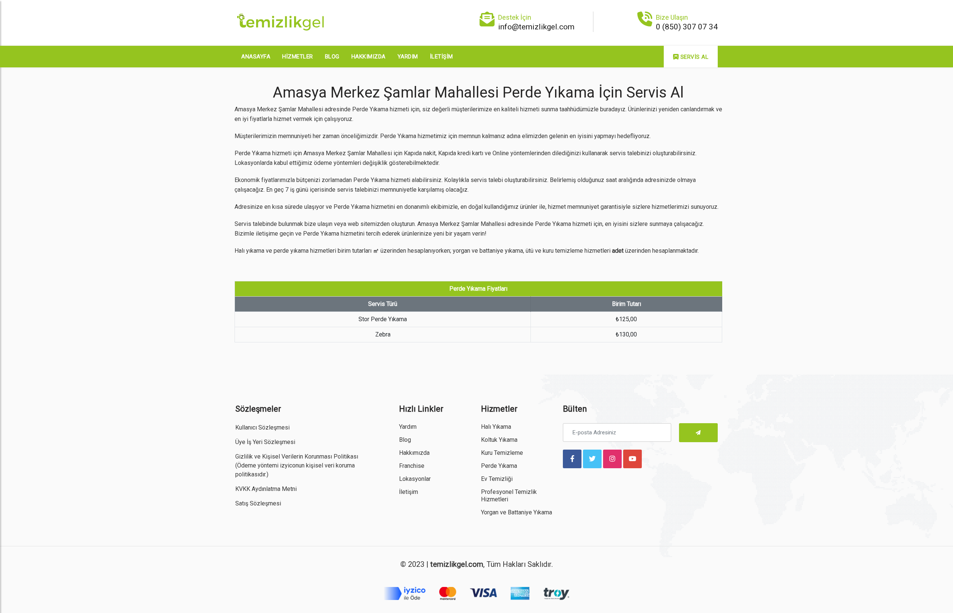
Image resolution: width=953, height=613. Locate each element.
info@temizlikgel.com (536, 26)
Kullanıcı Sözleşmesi (262, 427)
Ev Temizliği (497, 478)
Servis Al (693, 57)
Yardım (408, 56)
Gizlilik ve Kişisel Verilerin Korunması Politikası (296, 456)
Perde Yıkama (499, 465)
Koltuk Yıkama (499, 439)
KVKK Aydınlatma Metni (266, 488)
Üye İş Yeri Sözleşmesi (265, 442)
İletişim (441, 56)
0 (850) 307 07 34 (687, 26)
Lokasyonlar (415, 478)
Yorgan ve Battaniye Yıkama (516, 512)
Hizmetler (297, 56)
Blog (332, 56)
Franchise (411, 465)
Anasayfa (255, 56)
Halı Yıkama (496, 426)
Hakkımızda (368, 56)
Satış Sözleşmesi (258, 503)
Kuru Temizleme (502, 452)
